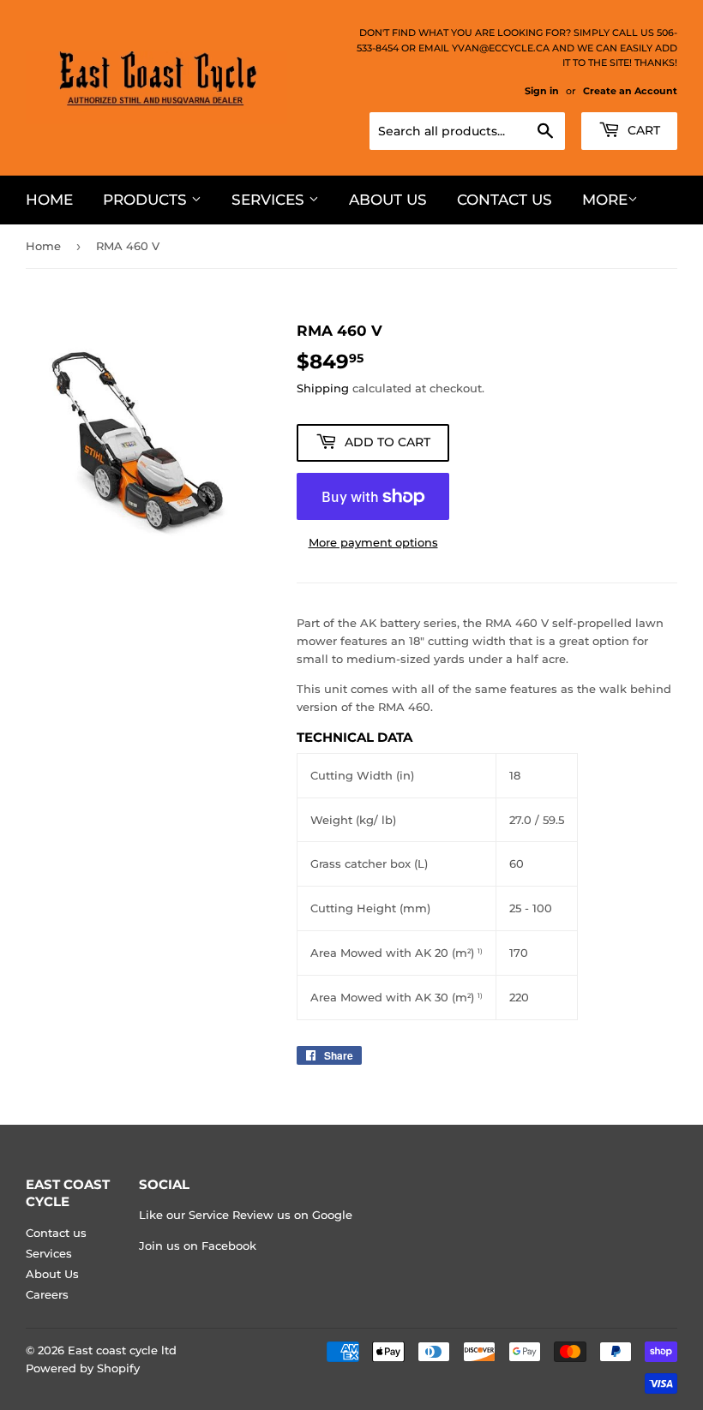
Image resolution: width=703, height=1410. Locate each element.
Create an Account (630, 91)
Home (49, 199)
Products (147, 199)
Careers (47, 1294)
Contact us (504, 199)
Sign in (542, 91)
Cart (642, 130)
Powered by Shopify (83, 1368)
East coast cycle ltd (122, 1350)
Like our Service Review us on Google (245, 1215)
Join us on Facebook (197, 1245)
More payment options (373, 542)
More (605, 199)
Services (270, 199)
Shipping (323, 388)
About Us (388, 199)
